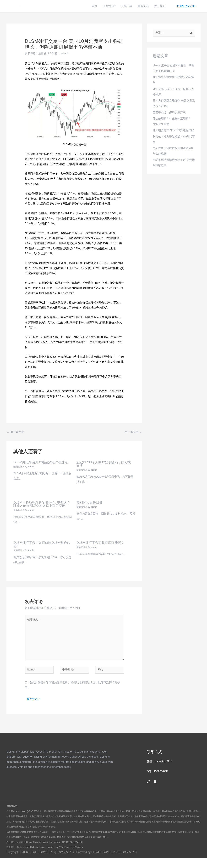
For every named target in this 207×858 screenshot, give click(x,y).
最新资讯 (143, 6)
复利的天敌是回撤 (89, 502)
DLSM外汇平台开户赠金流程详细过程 (40, 462)
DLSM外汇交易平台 (75, 159)
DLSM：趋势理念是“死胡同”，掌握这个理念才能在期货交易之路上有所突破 (41, 504)
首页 (94, 6)
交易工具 (126, 6)
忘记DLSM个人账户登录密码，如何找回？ (103, 463)
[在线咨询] (155, 781)
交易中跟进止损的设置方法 (169, 112)
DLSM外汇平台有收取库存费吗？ (100, 542)
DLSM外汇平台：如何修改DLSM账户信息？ (41, 544)
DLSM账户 (109, 6)
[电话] (148, 781)
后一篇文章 (133, 431)
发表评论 (30, 53)
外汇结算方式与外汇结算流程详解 (173, 130)
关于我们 (159, 6)
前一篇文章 (15, 431)
